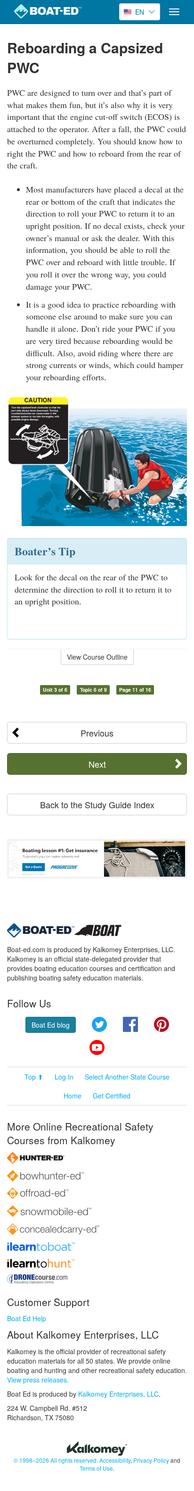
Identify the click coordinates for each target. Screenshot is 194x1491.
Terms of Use (96, 1468)
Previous (97, 733)
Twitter (99, 1024)
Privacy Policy (151, 1460)
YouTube (97, 1047)
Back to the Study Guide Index (97, 804)
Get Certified (111, 1095)
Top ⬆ (33, 1076)
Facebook (130, 1024)
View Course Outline (97, 657)
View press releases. (38, 1379)
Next (97, 764)
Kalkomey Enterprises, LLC (118, 1394)
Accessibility (114, 1460)
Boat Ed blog (51, 1025)
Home (72, 1095)
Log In (64, 1076)
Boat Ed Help (26, 1318)
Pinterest (161, 1024)
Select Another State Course (127, 1076)
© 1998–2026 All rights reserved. (56, 1460)
